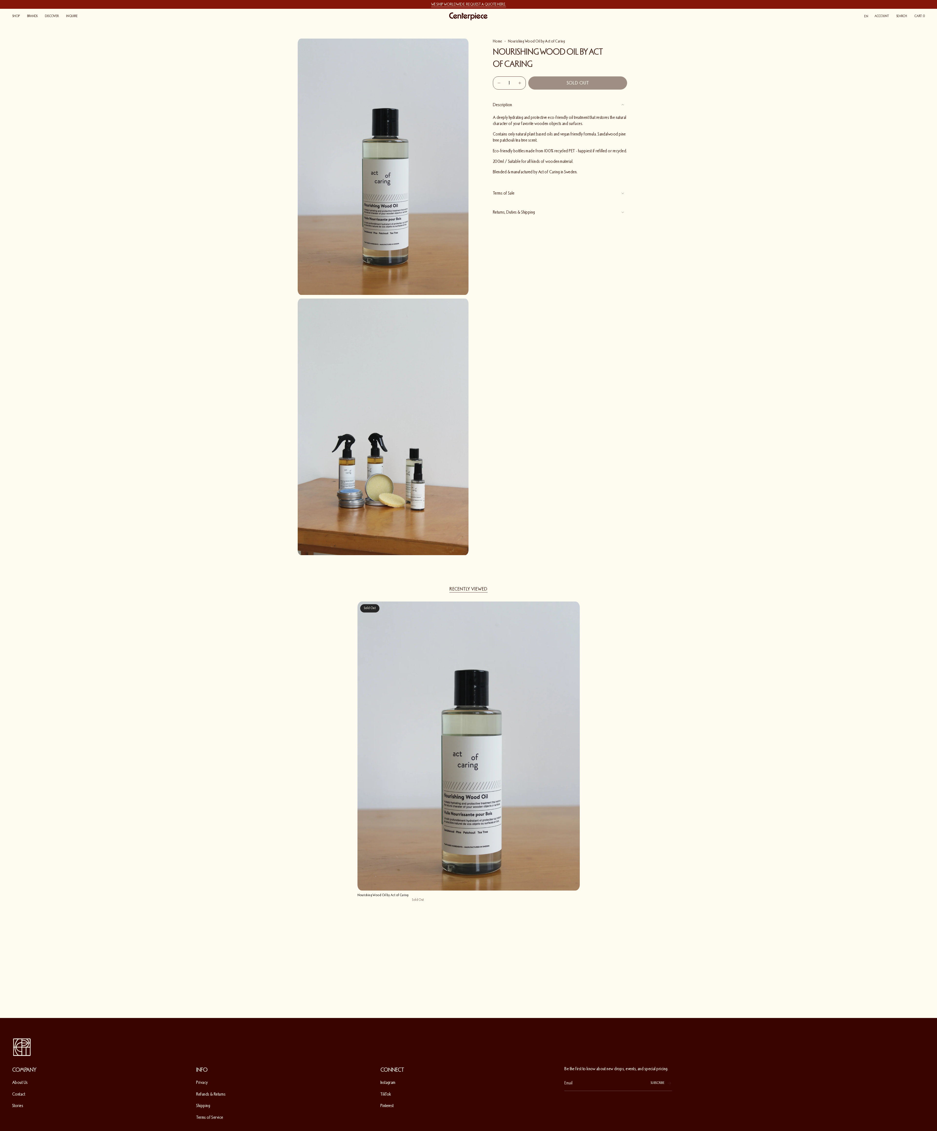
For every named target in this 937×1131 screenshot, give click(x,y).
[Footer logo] (22, 1047)
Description (502, 104)
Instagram (388, 1082)
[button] (16, 16)
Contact (18, 1094)
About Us (20, 1082)
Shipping (203, 1105)
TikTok (385, 1094)
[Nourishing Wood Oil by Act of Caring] (468, 746)
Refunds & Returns (210, 1094)
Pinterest (387, 1105)
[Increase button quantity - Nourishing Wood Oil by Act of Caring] (519, 83)
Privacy (202, 1082)
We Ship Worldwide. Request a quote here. (468, 4)
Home (497, 41)
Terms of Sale (504, 193)
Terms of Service (209, 1117)
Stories (17, 1105)
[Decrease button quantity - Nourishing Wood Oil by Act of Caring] (499, 83)
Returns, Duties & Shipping (514, 212)
